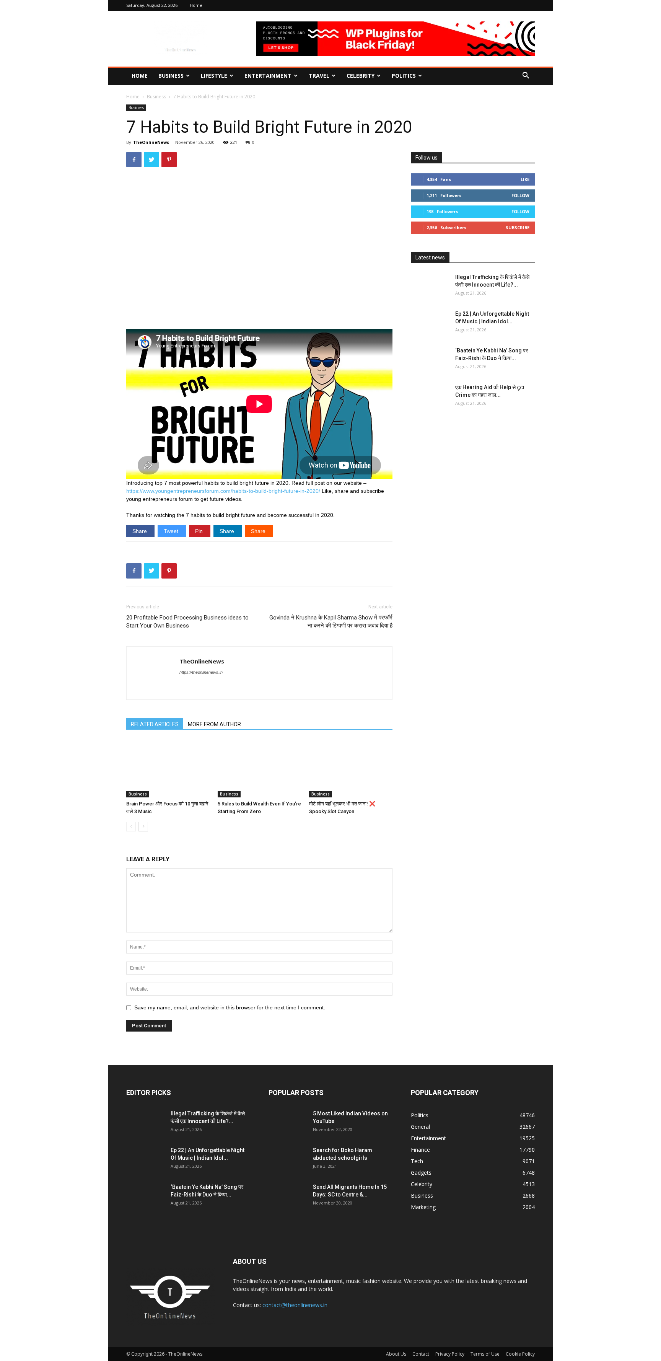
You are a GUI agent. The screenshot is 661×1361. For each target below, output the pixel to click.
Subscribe (517, 227)
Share (140, 531)
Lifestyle (214, 75)
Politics (404, 75)
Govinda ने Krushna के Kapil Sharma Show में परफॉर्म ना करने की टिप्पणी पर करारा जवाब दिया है (330, 621)
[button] (525, 76)
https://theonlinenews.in (201, 672)
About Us (396, 1354)
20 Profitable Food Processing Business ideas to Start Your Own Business (187, 621)
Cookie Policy (520, 1354)
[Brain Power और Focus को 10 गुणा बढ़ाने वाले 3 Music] (168, 768)
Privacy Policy (449, 1354)
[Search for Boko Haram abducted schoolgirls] (288, 1159)
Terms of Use (485, 1354)
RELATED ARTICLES (155, 724)
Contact (420, 1354)
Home (196, 5)
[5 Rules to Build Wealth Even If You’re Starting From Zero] (259, 768)
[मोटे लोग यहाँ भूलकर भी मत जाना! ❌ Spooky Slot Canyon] (350, 768)
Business (171, 75)
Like (525, 179)
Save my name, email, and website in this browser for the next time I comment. (229, 1007)
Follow (520, 195)
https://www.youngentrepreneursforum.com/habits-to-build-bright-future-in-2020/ (223, 491)
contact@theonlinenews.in (294, 1305)
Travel (319, 75)
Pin (199, 531)
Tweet (172, 531)
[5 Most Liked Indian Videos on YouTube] (288, 1123)
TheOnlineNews (151, 142)
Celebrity (360, 75)
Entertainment (267, 75)
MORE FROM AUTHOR (214, 724)
